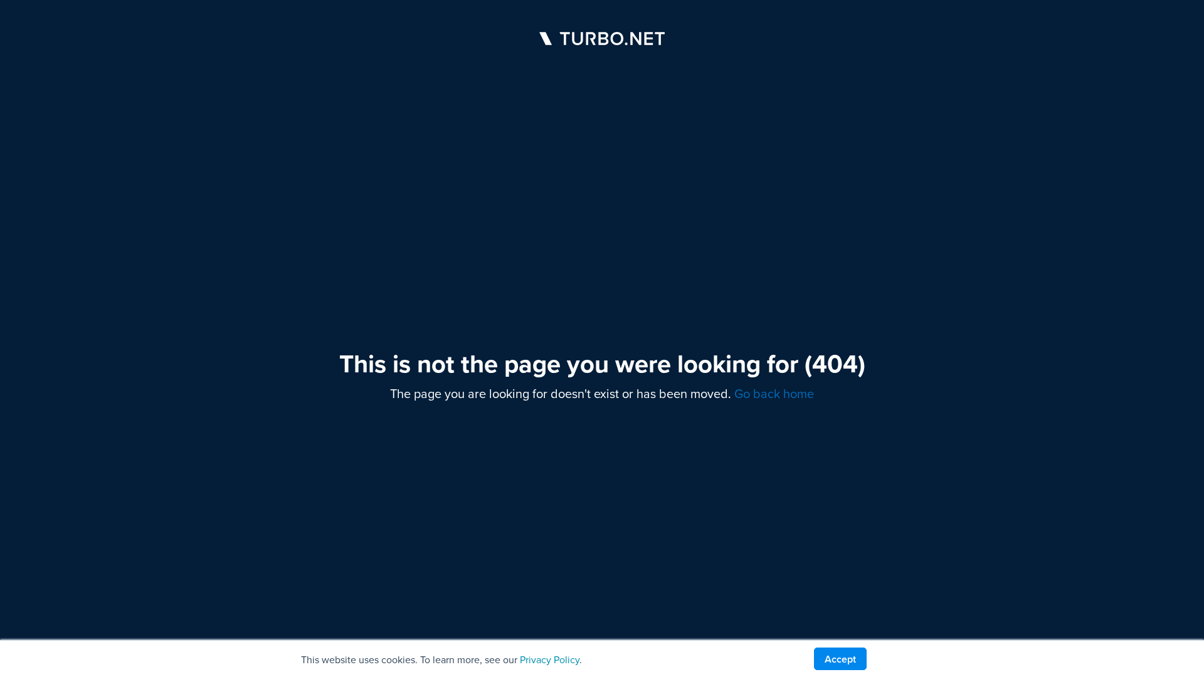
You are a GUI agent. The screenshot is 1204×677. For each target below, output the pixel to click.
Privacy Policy (549, 660)
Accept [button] (840, 659)
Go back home (774, 393)
